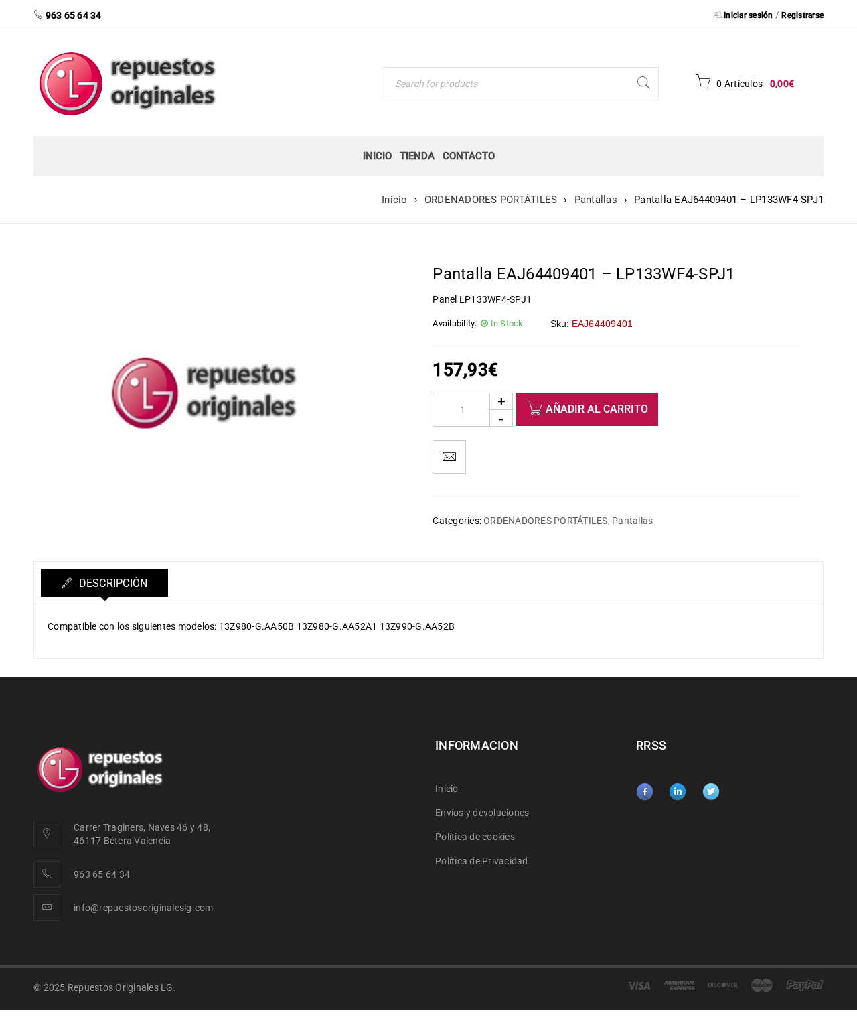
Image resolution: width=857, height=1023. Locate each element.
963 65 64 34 (102, 874)
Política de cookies (475, 836)
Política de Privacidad (481, 861)
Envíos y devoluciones (482, 812)
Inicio (395, 200)
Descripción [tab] (111, 583)
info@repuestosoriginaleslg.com (144, 907)
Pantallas (595, 200)
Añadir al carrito (597, 409)
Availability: (455, 323)
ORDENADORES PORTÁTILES (491, 200)
